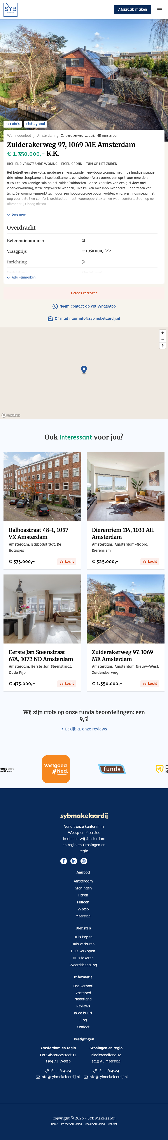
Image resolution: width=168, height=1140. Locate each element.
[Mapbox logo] (11, 415)
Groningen (83, 888)
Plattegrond (35, 124)
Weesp (83, 909)
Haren (83, 895)
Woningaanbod (19, 135)
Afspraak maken (132, 9)
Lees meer (19, 214)
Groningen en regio (106, 1048)
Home (54, 1124)
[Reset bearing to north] (162, 345)
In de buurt (83, 1013)
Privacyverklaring (71, 1124)
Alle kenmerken (24, 277)
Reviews (83, 1006)
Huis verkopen (83, 951)
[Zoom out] (162, 339)
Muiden (83, 902)
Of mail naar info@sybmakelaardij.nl (87, 318)
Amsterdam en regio (58, 1048)
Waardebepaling (83, 965)
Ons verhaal (83, 986)
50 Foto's (13, 124)
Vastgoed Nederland (83, 996)
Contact (83, 1027)
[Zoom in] (162, 333)
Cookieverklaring (95, 1124)
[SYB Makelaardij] (11, 10)
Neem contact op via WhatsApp (88, 306)
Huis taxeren (83, 958)
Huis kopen (83, 937)
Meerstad (83, 916)
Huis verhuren (83, 944)
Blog (83, 1020)
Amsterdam (46, 135)
